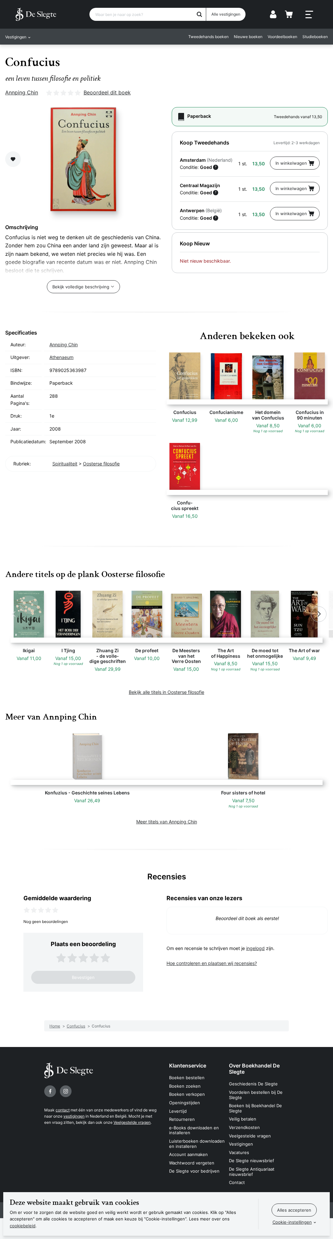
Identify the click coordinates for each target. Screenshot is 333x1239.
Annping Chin (21, 92)
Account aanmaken (188, 1154)
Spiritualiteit (64, 463)
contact (63, 1110)
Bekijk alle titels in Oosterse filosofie (166, 692)
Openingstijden (184, 1102)
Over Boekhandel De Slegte (254, 1068)
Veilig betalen (242, 1119)
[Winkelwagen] (289, 14)
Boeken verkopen (187, 1094)
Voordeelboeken (282, 36)
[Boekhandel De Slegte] (36, 14)
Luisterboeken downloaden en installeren (197, 1143)
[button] (14, 614)
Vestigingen (241, 1144)
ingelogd (255, 948)
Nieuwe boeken (248, 36)
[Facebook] (50, 1091)
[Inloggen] (273, 14)
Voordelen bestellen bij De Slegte (256, 1095)
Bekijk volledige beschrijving (80, 286)
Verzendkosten (244, 1127)
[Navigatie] (309, 15)
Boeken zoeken (185, 1086)
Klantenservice (187, 1065)
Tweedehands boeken (208, 36)
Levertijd (178, 1111)
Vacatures (239, 1152)
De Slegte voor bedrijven (194, 1171)
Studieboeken (315, 36)
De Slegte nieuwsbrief (251, 1160)
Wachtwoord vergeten (191, 1162)
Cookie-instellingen (292, 1222)
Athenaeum (61, 357)
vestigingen (74, 1116)
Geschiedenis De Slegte (253, 1083)
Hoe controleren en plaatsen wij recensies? (211, 963)
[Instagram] (65, 1091)
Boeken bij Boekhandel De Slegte (255, 1108)
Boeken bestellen (187, 1077)
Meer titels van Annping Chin (166, 821)
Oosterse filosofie (101, 463)
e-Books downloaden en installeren (194, 1130)
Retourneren (182, 1119)
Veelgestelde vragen (132, 1122)
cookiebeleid (22, 1225)
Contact (237, 1182)
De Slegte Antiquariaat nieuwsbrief (251, 1171)
